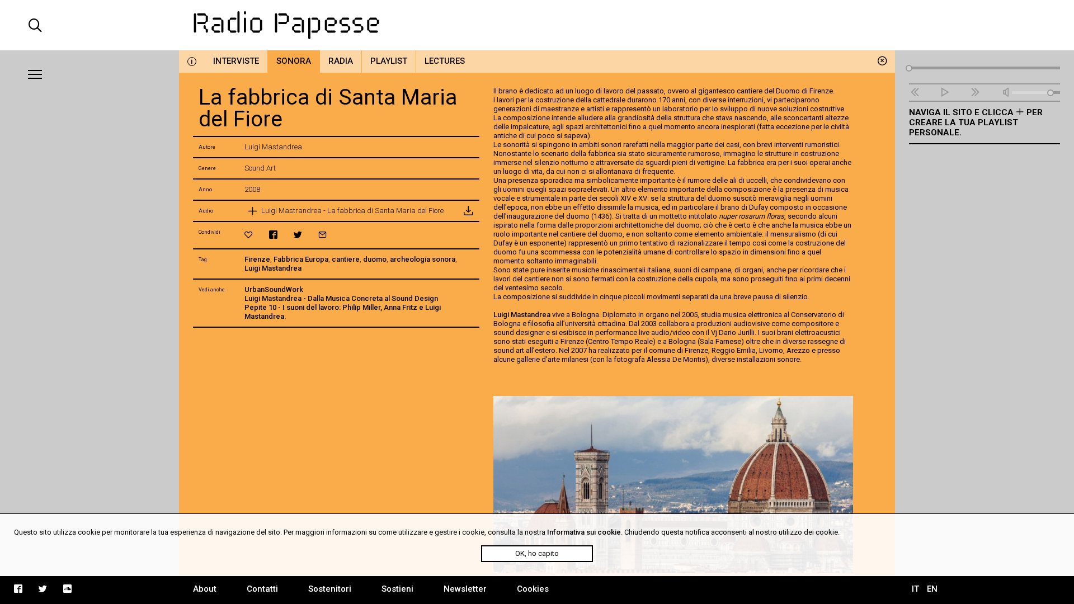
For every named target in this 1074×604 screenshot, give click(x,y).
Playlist (388, 61)
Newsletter (465, 589)
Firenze (257, 259)
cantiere (346, 259)
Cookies (533, 589)
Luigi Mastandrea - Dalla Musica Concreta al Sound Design (341, 298)
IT (915, 589)
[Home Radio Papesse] (537, 25)
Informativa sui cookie (584, 532)
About (204, 589)
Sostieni (397, 589)
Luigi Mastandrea (273, 268)
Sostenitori (329, 589)
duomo (375, 259)
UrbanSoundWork (273, 289)
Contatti (262, 589)
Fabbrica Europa (301, 259)
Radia (340, 61)
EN (932, 589)
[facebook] (273, 234)
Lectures (445, 61)
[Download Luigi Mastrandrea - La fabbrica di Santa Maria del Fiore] (468, 211)
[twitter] (298, 234)
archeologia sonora (422, 259)
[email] (322, 234)
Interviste (236, 61)
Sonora (293, 61)
